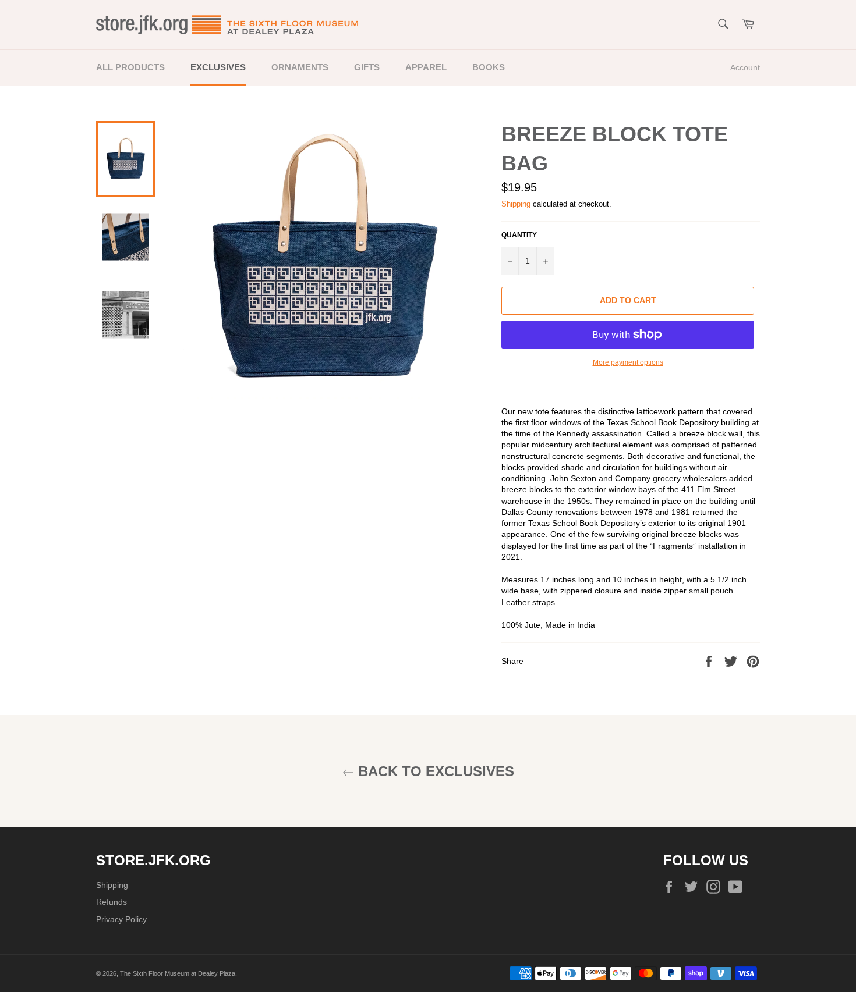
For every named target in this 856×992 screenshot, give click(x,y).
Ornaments (299, 67)
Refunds (111, 901)
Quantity (519, 234)
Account (745, 67)
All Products (130, 67)
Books (488, 67)
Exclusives (218, 67)
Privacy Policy (121, 919)
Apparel (426, 67)
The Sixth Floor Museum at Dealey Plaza (177, 973)
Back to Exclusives (434, 771)
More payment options (628, 362)
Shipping (515, 203)
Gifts (367, 67)
